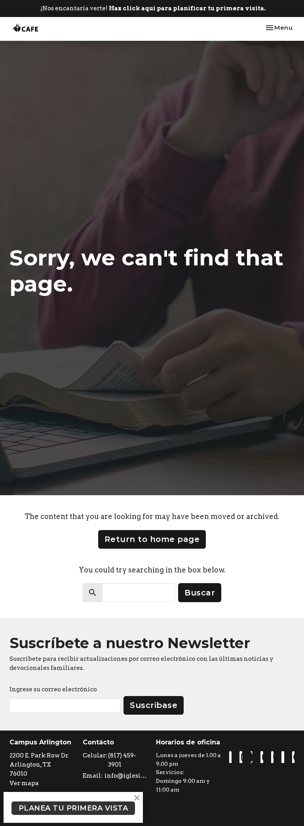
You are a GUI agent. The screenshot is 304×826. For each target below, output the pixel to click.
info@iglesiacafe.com (126, 775)
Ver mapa (24, 783)
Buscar (199, 592)
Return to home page (152, 539)
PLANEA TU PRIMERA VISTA (73, 808)
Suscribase (153, 705)
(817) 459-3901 (122, 760)
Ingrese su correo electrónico (53, 689)
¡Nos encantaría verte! (153, 8)
